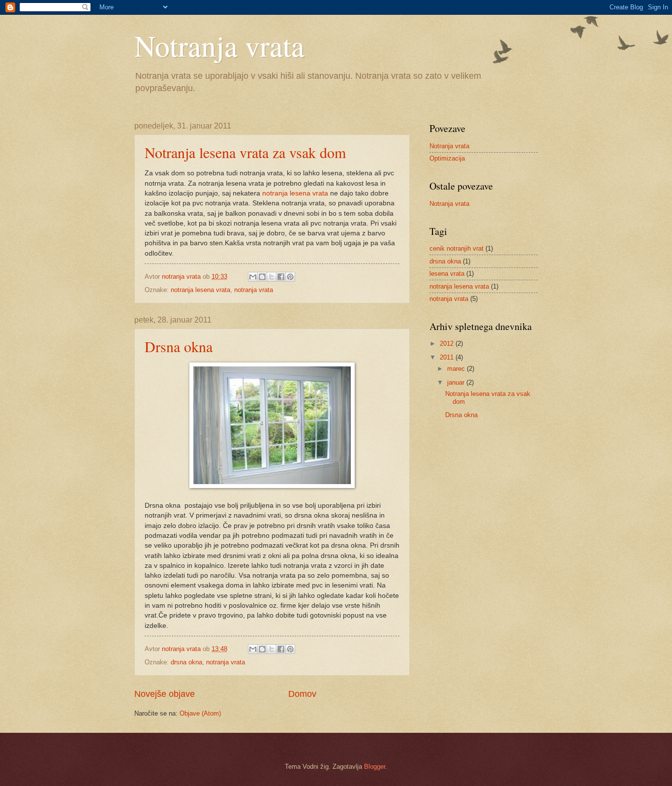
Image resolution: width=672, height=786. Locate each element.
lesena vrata (446, 273)
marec (457, 368)
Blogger (374, 766)
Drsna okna (179, 346)
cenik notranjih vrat (456, 248)
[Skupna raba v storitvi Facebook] (281, 277)
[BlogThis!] (262, 277)
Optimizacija (447, 158)
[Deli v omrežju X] (271, 277)
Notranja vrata (219, 45)
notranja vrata (253, 290)
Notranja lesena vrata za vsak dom (245, 152)
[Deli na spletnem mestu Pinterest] (290, 277)
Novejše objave (164, 694)
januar (456, 382)
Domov (302, 694)
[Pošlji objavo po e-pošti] (253, 277)
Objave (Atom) (200, 713)
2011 (448, 357)
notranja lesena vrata (295, 193)
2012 (448, 343)
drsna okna (186, 662)
